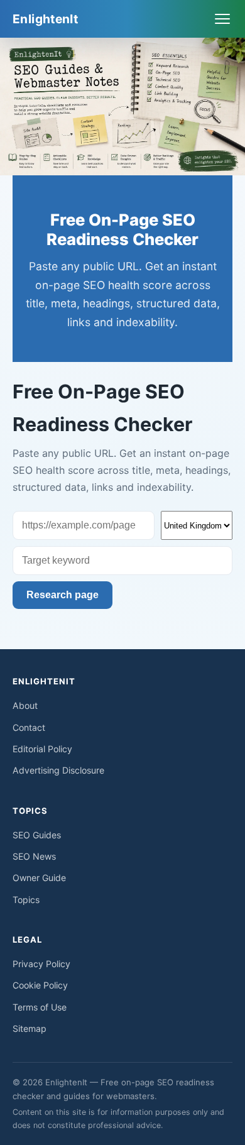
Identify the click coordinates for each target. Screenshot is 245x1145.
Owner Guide (39, 877)
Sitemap (29, 1028)
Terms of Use (40, 1007)
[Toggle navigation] (222, 18)
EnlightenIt (45, 18)
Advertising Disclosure (58, 770)
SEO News (34, 856)
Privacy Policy (41, 963)
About (25, 705)
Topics (26, 899)
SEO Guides (37, 835)
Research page (62, 594)
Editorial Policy (42, 748)
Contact (29, 727)
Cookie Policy (40, 985)
